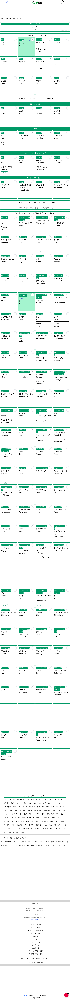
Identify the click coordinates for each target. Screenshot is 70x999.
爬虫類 (30, 810)
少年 (44, 845)
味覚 (22, 821)
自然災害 (12, 799)
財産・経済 (43, 799)
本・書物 (23, 810)
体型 (53, 842)
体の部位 (20, 825)
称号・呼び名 (8, 810)
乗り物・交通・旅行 (41, 829)
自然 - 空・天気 (14, 832)
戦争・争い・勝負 (54, 803)
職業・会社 (54, 821)
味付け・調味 (61, 842)
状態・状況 (44, 821)
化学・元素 (15, 821)
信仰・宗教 (35, 821)
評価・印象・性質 (50, 818)
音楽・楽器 (42, 803)
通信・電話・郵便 (55, 825)
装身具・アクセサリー (34, 818)
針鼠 (39, 845)
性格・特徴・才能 (50, 810)
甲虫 (47, 842)
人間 (28, 799)
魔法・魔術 (50, 814)
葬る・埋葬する (6, 842)
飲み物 (25, 807)
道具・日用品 (29, 825)
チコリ (35, 842)
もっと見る (4, 172)
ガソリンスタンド (16, 845)
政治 (43, 814)
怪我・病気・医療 (43, 807)
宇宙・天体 (39, 825)
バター (42, 842)
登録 (7, 1)
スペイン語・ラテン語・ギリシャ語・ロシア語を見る (35, 202)
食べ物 (7, 814)
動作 (5, 799)
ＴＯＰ (25, 996)
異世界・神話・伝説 (18, 818)
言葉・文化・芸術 (24, 829)
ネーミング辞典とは (36, 962)
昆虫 (28, 821)
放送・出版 (17, 807)
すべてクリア (35, 915)
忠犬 (63, 845)
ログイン (7, 2)
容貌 (29, 842)
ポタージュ (56, 845)
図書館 (33, 845)
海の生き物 (38, 810)
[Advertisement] (35, 10)
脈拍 (6, 845)
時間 (16, 810)
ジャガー (16, 842)
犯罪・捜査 (60, 814)
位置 (64, 810)
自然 (50, 799)
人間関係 (7, 818)
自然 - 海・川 (58, 799)
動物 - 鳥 (34, 799)
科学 (22, 832)
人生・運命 (20, 799)
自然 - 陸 (15, 814)
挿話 (49, 845)
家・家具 (32, 807)
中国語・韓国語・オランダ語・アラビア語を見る (35, 208)
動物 (35, 803)
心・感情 (37, 814)
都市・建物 (28, 803)
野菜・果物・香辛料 (58, 807)
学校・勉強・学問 (26, 814)
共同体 (23, 842)
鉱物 (59, 810)
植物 (13, 825)
